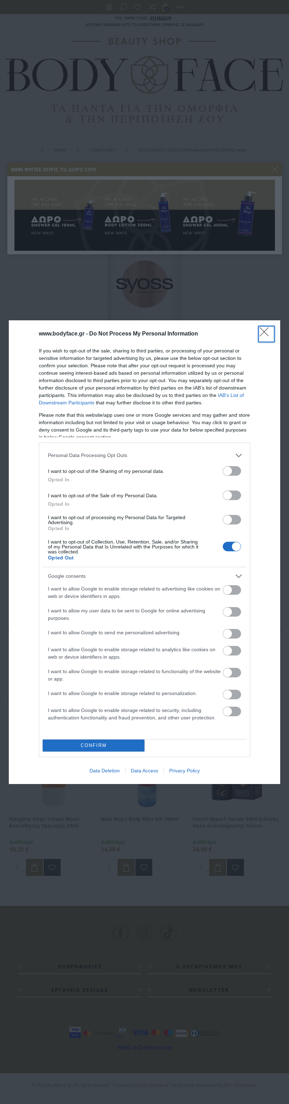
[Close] (266, 334)
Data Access (144, 770)
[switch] (232, 471)
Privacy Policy (184, 770)
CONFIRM (94, 745)
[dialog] (144, 552)
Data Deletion (105, 770)
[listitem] (144, 455)
